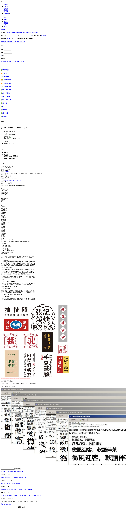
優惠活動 (6, 23)
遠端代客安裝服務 (20, 32)
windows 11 (35, 32)
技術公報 (6, 24)
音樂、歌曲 (5, 113)
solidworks (27, 32)
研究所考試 (6, 76)
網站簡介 (6, 4)
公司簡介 (8, 504)
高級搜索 (43, 35)
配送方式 (6, 6)
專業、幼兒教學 (6, 96)
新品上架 (6, 19)
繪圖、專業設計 (6, 93)
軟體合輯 (4, 103)
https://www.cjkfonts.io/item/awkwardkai (13, 180)
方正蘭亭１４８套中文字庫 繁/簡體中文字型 (12, 471)
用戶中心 (6, 10)
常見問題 (6, 11)
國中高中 (6, 73)
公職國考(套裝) (7, 79)
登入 (2, 29)
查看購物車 (6, 13)
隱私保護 (3, 504)
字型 (3, 106)
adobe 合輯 (12, 32)
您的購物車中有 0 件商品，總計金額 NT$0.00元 (13, 42)
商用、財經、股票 (6, 89)
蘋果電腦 (4, 109)
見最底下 (7, 171)
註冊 (4, 29)
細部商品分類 (5, 70)
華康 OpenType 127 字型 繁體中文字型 (10, 483)
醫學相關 (4, 116)
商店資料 (6, 26)
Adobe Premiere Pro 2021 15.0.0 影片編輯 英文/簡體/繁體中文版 (16, 489)
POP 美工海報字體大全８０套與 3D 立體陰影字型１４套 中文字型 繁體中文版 (21, 495)
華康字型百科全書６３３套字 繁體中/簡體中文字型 (14, 477)
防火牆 (8, 32)
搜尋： (2, 35)
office (31, 32)
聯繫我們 (6, 8)
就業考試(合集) (7, 83)
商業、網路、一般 (6, 99)
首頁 (5, 17)
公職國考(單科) (7, 86)
